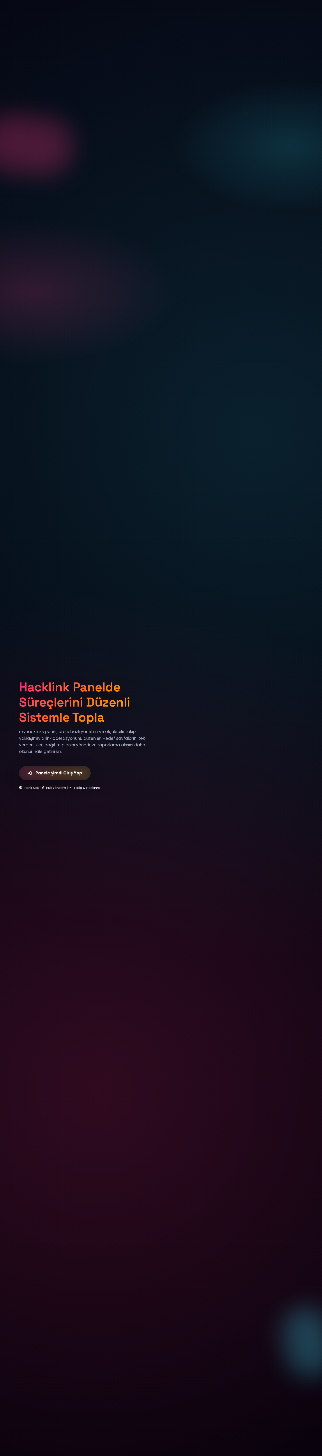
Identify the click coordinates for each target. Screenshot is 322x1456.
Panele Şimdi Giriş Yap (58, 773)
